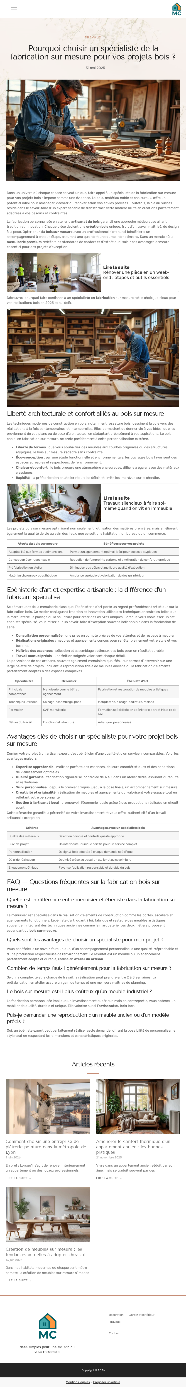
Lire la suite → (19, 1178)
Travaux (93, 37)
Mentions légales (78, 1382)
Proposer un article (106, 1382)
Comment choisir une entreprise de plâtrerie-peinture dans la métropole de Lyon (46, 1147)
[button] (14, 9)
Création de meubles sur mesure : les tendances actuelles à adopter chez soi (46, 1252)
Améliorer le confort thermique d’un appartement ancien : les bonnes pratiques (133, 1147)
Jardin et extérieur (141, 1314)
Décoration (116, 1314)
